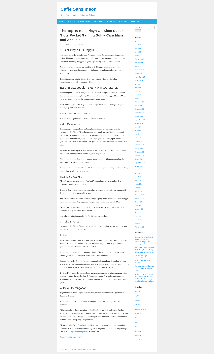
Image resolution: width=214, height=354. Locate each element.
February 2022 (139, 227)
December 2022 (140, 195)
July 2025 (138, 84)
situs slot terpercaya (141, 309)
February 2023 (139, 188)
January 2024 (139, 148)
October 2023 (139, 159)
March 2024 (138, 141)
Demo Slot (71, 21)
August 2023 (139, 166)
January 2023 (139, 191)
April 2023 (138, 180)
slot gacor (138, 331)
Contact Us (134, 21)
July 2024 (138, 127)
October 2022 (139, 202)
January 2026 (139, 63)
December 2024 (140, 109)
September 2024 (140, 120)
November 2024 (140, 113)
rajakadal (137, 300)
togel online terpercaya (79, 331)
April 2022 (138, 220)
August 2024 (139, 123)
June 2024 (138, 130)
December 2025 (140, 66)
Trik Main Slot (110, 21)
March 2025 (138, 98)
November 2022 (140, 198)
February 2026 (139, 59)
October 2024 (139, 116)
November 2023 (140, 155)
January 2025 (139, 105)
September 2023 (140, 163)
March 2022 (138, 223)
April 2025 (138, 95)
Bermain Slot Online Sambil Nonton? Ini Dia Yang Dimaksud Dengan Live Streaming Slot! (144, 240)
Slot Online (97, 21)
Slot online (138, 340)
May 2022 (138, 216)
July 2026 (138, 41)
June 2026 (138, 45)
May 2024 (138, 134)
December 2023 (140, 152)
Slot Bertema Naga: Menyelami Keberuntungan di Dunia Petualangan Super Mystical (144, 259)
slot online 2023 (75, 337)
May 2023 (138, 177)
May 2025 (138, 91)
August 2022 (139, 209)
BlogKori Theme (90, 349)
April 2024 (138, 138)
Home (61, 21)
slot (136, 318)
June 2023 (138, 173)
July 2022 (138, 212)
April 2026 (138, 52)
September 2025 (140, 77)
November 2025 (140, 70)
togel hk (137, 296)
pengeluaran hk (139, 313)
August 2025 (139, 80)
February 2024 (139, 145)
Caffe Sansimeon (78, 9)
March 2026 (138, 55)
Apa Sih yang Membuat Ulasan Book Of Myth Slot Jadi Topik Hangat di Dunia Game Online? (144, 249)
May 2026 (138, 48)
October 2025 (139, 73)
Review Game (84, 21)
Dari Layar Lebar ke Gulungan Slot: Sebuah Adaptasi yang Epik (144, 268)
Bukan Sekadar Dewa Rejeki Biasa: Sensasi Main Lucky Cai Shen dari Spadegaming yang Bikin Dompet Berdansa (144, 277)
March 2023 (138, 184)
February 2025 (139, 102)
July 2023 (138, 170)
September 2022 (140, 205)
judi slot (137, 304)
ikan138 (137, 291)
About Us (123, 21)
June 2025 (138, 88)
